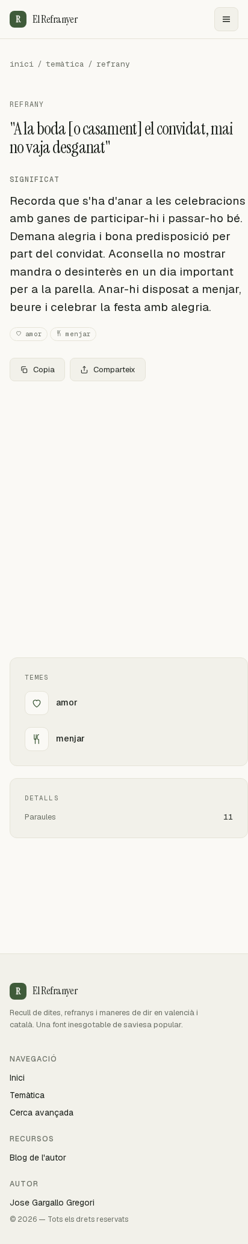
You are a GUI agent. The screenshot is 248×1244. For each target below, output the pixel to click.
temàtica (65, 64)
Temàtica (27, 1095)
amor (33, 334)
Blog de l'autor (38, 1157)
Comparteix (114, 369)
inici (22, 64)
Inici (17, 1077)
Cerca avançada (41, 1112)
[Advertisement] (124, 519)
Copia (44, 369)
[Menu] (226, 19)
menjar (78, 334)
